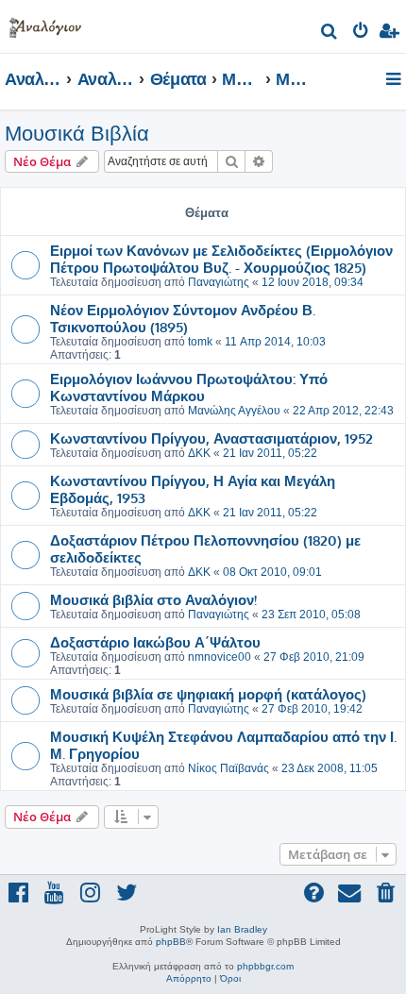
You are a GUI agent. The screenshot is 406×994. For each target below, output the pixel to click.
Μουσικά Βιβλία (77, 133)
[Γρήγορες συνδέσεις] (395, 80)
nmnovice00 (219, 657)
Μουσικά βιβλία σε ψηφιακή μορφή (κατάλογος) (208, 693)
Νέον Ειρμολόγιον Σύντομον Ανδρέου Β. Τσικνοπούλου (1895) (182, 318)
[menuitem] (330, 33)
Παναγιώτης (218, 282)
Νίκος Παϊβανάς (228, 768)
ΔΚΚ (199, 453)
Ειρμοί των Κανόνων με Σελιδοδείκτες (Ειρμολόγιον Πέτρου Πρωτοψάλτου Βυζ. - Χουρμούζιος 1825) (221, 259)
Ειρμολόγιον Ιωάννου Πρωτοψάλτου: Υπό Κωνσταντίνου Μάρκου (189, 387)
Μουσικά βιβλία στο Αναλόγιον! (153, 599)
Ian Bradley (242, 929)
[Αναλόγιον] (45, 24)
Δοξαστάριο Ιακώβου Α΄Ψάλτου (155, 641)
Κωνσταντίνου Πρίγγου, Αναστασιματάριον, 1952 (211, 438)
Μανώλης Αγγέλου (234, 410)
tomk (200, 341)
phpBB (171, 941)
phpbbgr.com (265, 966)
